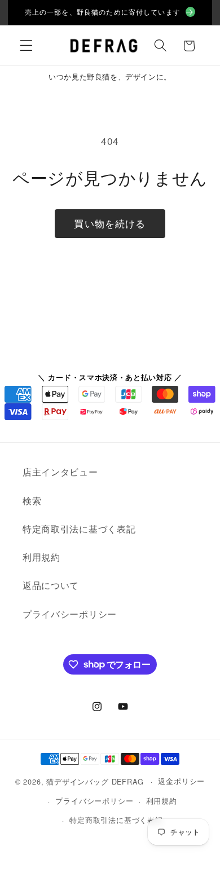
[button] (26, 46)
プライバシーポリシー (70, 613)
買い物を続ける (110, 223)
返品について (51, 585)
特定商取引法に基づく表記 (79, 528)
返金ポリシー (181, 781)
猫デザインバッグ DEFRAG (94, 781)
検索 (32, 500)
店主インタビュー (60, 471)
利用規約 (41, 556)
